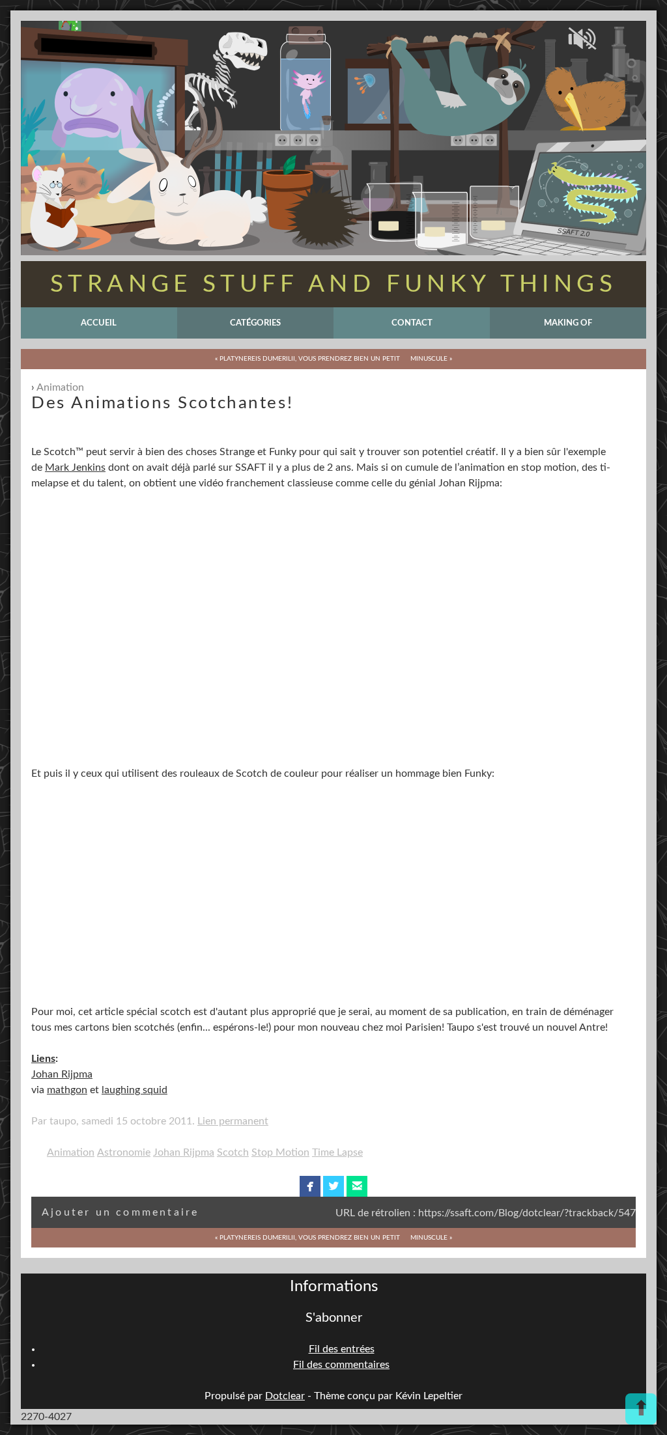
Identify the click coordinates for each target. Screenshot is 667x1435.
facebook (310, 1186)
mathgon (67, 1090)
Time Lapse (337, 1152)
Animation (60, 387)
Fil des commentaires (341, 1364)
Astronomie (123, 1152)
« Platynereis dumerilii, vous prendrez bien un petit (307, 358)
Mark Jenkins (75, 467)
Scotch (233, 1152)
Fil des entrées (342, 1349)
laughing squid (134, 1090)
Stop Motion (280, 1152)
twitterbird (334, 1186)
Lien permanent (232, 1121)
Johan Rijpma (61, 1074)
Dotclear (285, 1396)
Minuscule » (431, 358)
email (357, 1186)
